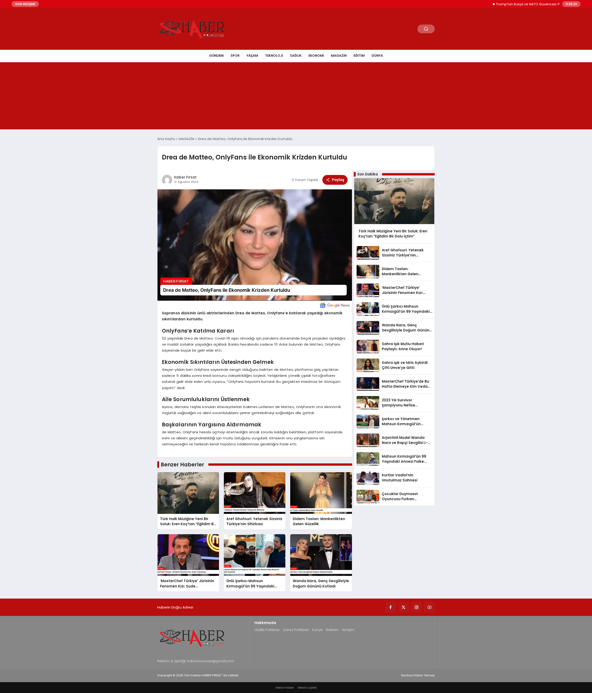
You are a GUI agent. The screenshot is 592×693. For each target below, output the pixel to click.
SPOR (235, 55)
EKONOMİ (316, 55)
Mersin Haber (285, 688)
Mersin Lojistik (307, 688)
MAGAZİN (339, 55)
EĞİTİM (359, 55)
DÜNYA (377, 55)
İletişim (348, 629)
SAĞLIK (296, 55)
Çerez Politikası (296, 629)
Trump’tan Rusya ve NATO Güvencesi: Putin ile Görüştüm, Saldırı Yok (531, 4)
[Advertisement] (296, 97)
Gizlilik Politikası (267, 629)
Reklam (332, 629)
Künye (317, 629)
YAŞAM (252, 55)
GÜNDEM (216, 55)
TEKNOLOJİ (274, 55)
